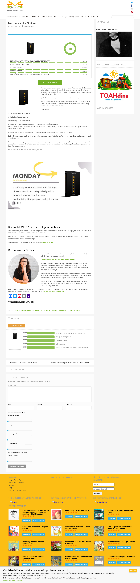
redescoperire (12, 443)
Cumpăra (26, 520)
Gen (33, 16)
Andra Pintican (40, 310)
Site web (69, 404)
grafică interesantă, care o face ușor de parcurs (17, 453)
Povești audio (93, 16)
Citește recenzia (38, 520)
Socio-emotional (44, 16)
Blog (64, 16)
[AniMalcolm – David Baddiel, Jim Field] (99, 519)
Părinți (56, 16)
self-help (76, 310)
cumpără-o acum (47, 242)
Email (39, 404)
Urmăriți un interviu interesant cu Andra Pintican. (58, 259)
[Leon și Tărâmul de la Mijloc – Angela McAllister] (14, 565)
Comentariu (12, 385)
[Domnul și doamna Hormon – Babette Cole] (14, 550)
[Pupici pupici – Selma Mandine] (56, 519)
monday (70, 310)
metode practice (13, 434)
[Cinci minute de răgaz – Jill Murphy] (99, 565)
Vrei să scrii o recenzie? (16, 482)
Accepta (133, 571)
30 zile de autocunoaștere (24, 310)
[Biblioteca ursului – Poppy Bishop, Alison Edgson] (56, 565)
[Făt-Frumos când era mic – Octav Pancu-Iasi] (56, 550)
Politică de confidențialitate (18, 490)
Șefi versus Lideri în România (53, 291)
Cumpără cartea (16, 325)
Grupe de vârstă (12, 16)
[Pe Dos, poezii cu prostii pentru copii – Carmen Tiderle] (99, 535)
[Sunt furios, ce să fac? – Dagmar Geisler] (14, 535)
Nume (10, 404)
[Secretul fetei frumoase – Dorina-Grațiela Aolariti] (56, 535)
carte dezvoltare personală (56, 310)
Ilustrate (25, 16)
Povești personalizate (77, 16)
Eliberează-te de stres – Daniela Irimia (22, 362)
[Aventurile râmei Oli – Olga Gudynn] (99, 550)
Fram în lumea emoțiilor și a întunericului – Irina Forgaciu (71, 362)
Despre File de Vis (15, 480)
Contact (11, 485)
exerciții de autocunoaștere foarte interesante (16, 414)
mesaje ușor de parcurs (15, 425)
